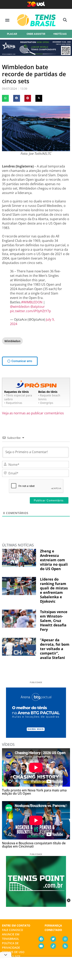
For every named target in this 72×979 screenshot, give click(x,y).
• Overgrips (45, 403)
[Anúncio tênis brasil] (36, 736)
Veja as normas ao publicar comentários (33, 413)
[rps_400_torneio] (36, 54)
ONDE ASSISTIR (36, 33)
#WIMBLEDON (31, 302)
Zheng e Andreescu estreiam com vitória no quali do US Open (54, 560)
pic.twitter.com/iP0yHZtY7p (30, 311)
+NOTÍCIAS (60, 33)
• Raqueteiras (13, 403)
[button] (7, 20)
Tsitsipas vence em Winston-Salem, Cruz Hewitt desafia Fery (53, 620)
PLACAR (12, 33)
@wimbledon (20, 306)
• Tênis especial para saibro (18, 397)
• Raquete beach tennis (49, 397)
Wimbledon (12, 341)
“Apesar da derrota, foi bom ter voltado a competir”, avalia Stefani (54, 648)
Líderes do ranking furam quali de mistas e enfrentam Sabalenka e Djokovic (54, 590)
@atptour (37, 306)
